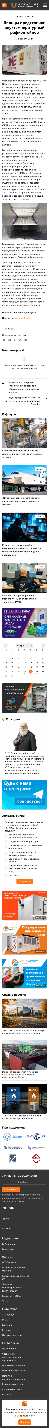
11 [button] (18, 663)
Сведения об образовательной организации (11, 1357)
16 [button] (6, 667)
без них (20, 1412)
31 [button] (12, 676)
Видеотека (8, 1249)
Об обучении (9, 1262)
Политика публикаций (14, 1370)
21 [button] (37, 667)
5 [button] (24, 658)
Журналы (7, 1330)
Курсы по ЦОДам (11, 1296)
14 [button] (37, 663)
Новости (40, 422)
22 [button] (43, 667)
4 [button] (18, 658)
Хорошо (24, 1422)
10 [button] (12, 663)
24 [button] (12, 671)
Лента (30, 16)
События (6, 1228)
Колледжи (7, 1324)
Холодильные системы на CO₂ (15, 1277)
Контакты (7, 1394)
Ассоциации (8, 1314)
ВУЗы (5, 1319)
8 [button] (42, 658)
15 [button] (43, 663)
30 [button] (6, 676)
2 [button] (6, 658)
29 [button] (43, 671)
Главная (20, 16)
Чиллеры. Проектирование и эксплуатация (12, 1287)
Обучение (7, 1256)
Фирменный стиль (12, 1389)
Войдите (8, 365)
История (40, 469)
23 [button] (6, 671)
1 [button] (42, 654)
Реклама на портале (13, 1384)
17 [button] (12, 667)
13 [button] (31, 663)
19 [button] (24, 667)
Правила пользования (14, 1365)
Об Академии (9, 1348)
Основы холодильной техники (13, 1269)
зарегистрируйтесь (28, 365)
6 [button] (30, 658)
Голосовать (24, 881)
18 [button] (18, 667)
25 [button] (18, 671)
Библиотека (8, 1244)
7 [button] (36, 658)
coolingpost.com (21, 318)
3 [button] (12, 658)
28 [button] (37, 671)
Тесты (5, 1301)
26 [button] (24, 671)
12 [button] (24, 663)
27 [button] (31, 671)
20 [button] (31, 667)
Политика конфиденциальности (14, 1377)
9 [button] (6, 663)
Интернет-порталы (12, 1335)
